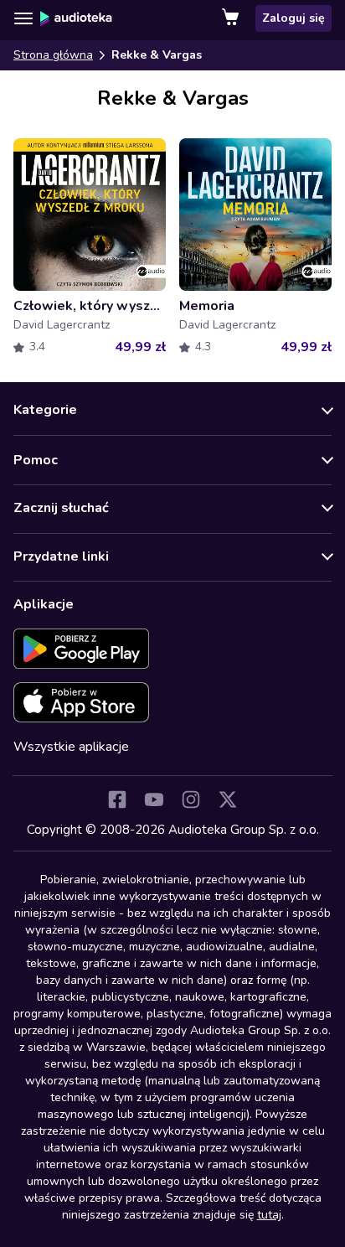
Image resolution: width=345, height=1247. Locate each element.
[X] (228, 799)
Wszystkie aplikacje (71, 746)
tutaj (269, 1215)
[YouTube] (154, 799)
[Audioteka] (76, 18)
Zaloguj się (293, 18)
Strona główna (53, 55)
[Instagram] (191, 799)
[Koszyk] (232, 18)
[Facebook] (117, 799)
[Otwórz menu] (23, 18)
